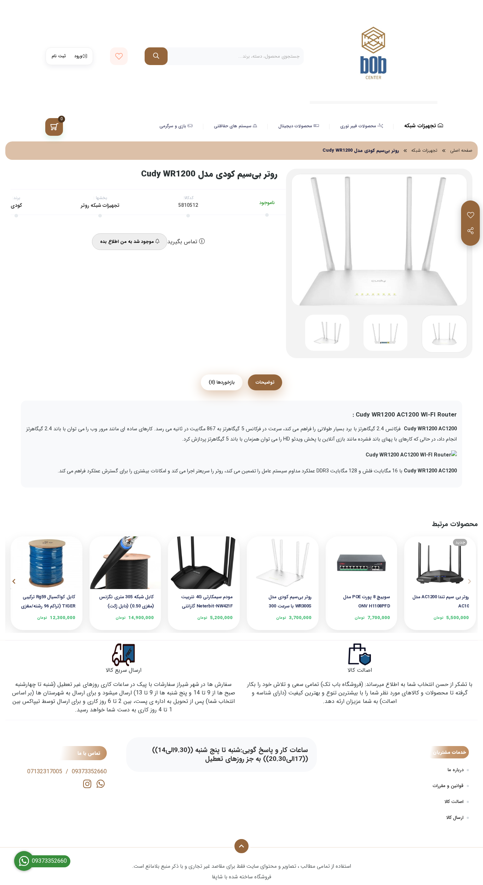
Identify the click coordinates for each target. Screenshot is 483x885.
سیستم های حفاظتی (233, 126)
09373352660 (89, 771)
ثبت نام (59, 56)
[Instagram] (87, 785)
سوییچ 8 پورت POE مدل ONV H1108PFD (366, 601)
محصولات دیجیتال (296, 126)
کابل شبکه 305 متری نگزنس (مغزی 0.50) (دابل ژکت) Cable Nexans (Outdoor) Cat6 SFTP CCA (126, 601)
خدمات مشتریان (449, 752)
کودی (16, 205)
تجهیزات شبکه (421, 126)
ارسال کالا (455, 817)
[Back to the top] (241, 846)
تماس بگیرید (183, 242)
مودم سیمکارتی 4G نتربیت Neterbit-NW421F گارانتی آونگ (207, 601)
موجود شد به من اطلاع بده (127, 241)
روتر (85, 205)
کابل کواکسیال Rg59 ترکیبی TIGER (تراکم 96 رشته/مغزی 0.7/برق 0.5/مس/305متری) (48, 601)
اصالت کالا (454, 801)
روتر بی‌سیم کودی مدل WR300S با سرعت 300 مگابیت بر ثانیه (290, 601)
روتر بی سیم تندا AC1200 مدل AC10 (440, 601)
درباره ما (456, 770)
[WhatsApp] (100, 785)
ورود (78, 56)
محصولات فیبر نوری (359, 126)
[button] (469, 581)
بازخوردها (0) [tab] (222, 382)
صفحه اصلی (461, 150)
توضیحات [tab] (265, 382)
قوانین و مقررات (448, 786)
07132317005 (44, 771)
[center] (156, 56)
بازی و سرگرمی (173, 126)
